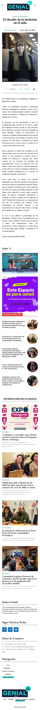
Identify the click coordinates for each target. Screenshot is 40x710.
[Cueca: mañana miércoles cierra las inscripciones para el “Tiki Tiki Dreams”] (32, 366)
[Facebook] (4, 629)
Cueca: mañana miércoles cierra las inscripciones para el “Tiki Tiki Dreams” (13, 367)
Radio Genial (12, 30)
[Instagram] (10, 629)
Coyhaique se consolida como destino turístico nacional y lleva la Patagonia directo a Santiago (19, 437)
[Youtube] (16, 629)
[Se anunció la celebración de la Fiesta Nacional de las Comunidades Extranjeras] (32, 338)
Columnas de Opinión (20, 16)
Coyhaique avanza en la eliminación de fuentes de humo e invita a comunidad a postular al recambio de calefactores (13, 381)
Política (5, 480)
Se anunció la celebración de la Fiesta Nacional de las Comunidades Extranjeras (13, 338)
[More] (34, 89)
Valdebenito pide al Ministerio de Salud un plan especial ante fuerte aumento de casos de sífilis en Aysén (13, 324)
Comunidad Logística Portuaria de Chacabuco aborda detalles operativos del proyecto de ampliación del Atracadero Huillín (13, 353)
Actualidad (6, 528)
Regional (5, 432)
